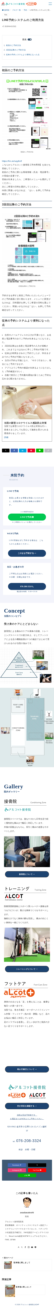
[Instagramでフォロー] (29, 1247)
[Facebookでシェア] (14, 450)
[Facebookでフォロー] (25, 1247)
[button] (48, 450)
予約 (5, 15)
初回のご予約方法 (13, 45)
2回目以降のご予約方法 (16, 50)
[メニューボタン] (50, 4)
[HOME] (19, 3)
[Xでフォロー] (37, 1165)
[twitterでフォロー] (22, 1247)
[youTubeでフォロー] (32, 1247)
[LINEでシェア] (40, 450)
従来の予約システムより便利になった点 (22, 55)
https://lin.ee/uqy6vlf (12, 161)
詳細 (6, 437)
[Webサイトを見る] (19, 1247)
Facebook (16, 1165)
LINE (26, 1175)
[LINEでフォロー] (35, 1247)
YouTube (36, 1170)
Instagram (16, 1170)
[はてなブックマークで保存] (22, 450)
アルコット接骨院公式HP (30, 1304)
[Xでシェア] (6, 450)
